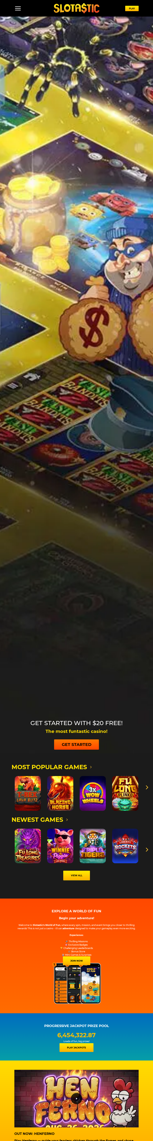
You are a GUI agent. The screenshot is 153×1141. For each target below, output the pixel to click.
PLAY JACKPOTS (76, 1047)
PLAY (132, 8)
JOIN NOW (76, 960)
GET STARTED (76, 744)
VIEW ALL (76, 875)
